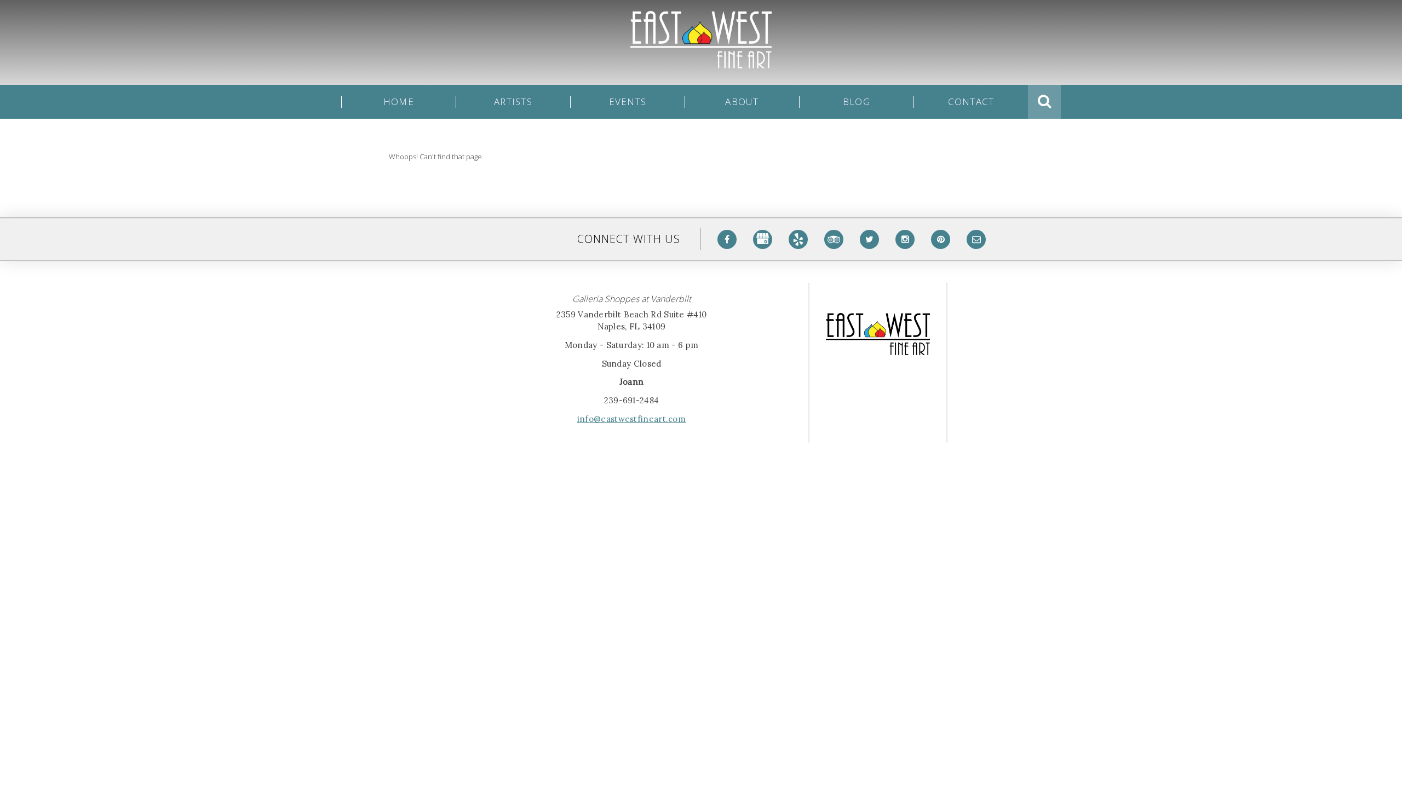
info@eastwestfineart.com (631, 419)
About (742, 102)
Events (628, 102)
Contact (971, 102)
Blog (856, 102)
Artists (513, 102)
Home (398, 102)
